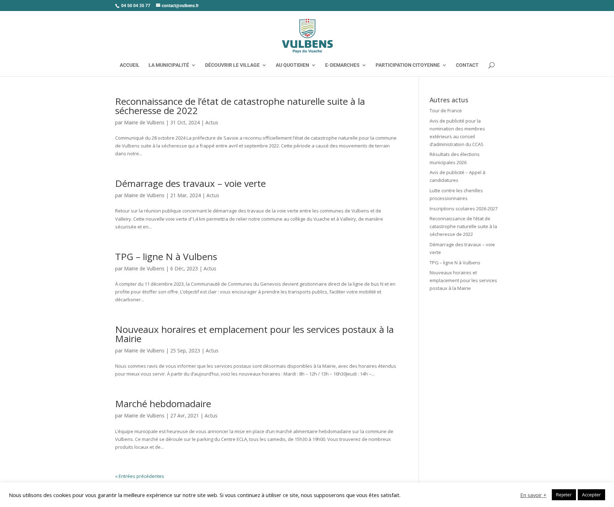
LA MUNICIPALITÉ (169, 65)
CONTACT (467, 65)
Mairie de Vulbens (144, 122)
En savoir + (533, 495)
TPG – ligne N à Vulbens (166, 256)
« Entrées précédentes (139, 476)
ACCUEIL (130, 65)
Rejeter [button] (564, 494)
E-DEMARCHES (342, 65)
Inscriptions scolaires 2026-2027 (463, 208)
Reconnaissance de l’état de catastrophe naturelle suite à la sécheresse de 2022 (240, 106)
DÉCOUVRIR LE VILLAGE (232, 65)
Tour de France (446, 110)
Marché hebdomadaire (163, 403)
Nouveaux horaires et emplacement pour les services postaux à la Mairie (254, 334)
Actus (211, 122)
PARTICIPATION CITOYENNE (408, 65)
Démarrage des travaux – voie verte (190, 183)
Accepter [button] (591, 494)
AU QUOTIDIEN (292, 65)
